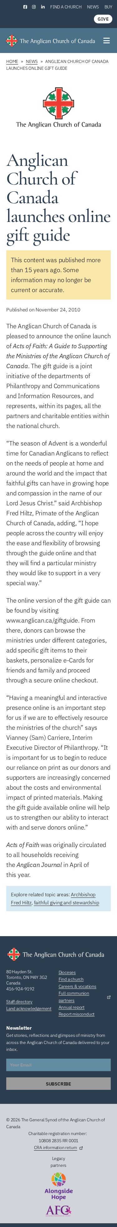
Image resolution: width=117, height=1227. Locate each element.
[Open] (107, 40)
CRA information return (55, 1147)
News (93, 7)
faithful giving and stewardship (66, 902)
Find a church (65, 7)
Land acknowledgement (28, 1008)
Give (103, 19)
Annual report (72, 1007)
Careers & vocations (77, 986)
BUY (108, 7)
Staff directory (19, 1001)
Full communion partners (74, 996)
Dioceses (67, 972)
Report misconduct (77, 1014)
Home (12, 61)
